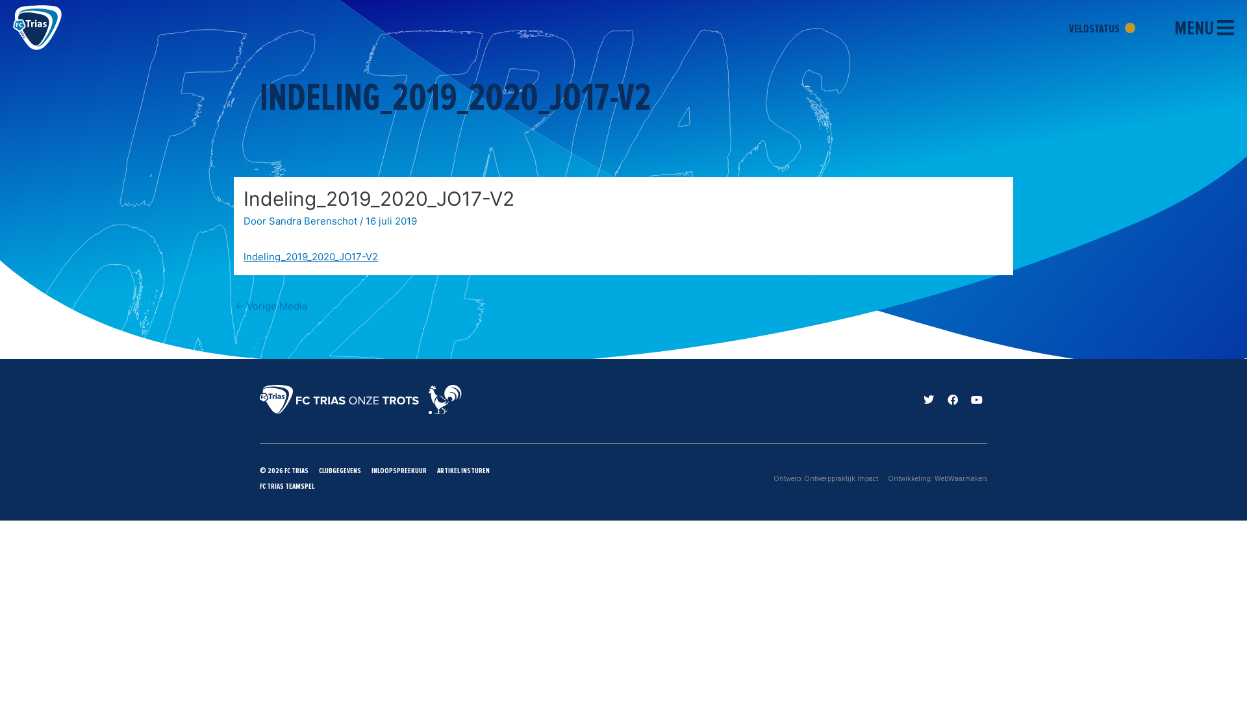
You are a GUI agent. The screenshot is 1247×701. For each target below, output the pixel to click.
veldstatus (1095, 28)
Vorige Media (271, 306)
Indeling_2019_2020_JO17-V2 (311, 257)
